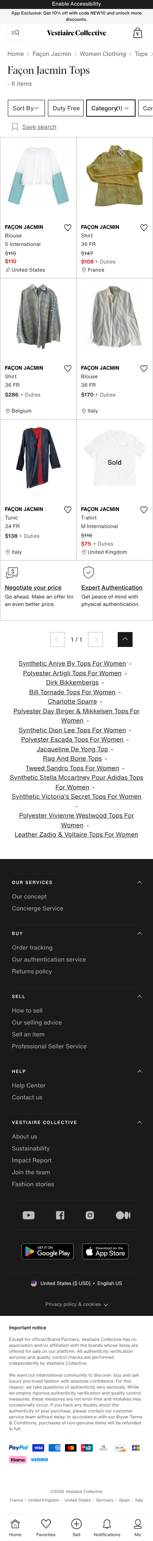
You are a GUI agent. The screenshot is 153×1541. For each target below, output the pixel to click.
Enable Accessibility (76, 4)
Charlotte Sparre (72, 701)
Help (19, 1071)
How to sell (27, 1010)
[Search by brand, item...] (15, 33)
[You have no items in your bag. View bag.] (138, 33)
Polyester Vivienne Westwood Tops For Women (76, 820)
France (16, 1500)
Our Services (32, 883)
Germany (105, 1500)
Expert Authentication (112, 587)
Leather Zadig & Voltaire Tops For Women (77, 834)
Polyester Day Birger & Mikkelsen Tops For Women (76, 716)
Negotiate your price (33, 587)
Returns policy (32, 971)
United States (78, 1500)
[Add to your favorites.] (67, 227)
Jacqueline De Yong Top (72, 749)
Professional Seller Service (49, 1046)
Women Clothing (103, 53)
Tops (141, 53)
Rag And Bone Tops (72, 758)
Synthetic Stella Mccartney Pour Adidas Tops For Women (76, 782)
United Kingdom (43, 1500)
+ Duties (105, 261)
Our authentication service (49, 959)
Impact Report (32, 1160)
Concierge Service (38, 908)
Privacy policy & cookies (73, 1304)
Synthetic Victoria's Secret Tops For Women (76, 796)
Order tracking (32, 947)
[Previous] (57, 639)
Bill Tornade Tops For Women (72, 692)
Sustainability (31, 1148)
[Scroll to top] (125, 639)
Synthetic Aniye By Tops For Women (72, 663)
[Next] (95, 639)
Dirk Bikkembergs (72, 682)
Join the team (31, 1172)
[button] (138, 33)
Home (15, 53)
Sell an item (28, 1034)
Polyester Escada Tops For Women (72, 739)
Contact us (27, 1097)
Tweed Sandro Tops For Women (72, 768)
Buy (17, 934)
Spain (124, 1500)
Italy (139, 1500)
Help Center (28, 1085)
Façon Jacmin (51, 53)
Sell (19, 997)
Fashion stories (33, 1184)
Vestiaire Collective (44, 1123)
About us (24, 1136)
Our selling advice (37, 1022)
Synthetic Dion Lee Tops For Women (72, 730)
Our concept (29, 896)
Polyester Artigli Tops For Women (72, 673)
